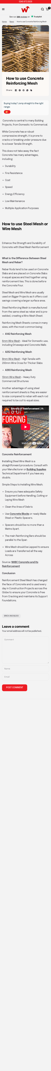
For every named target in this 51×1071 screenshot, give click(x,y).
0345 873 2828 (25, 2)
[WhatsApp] (27, 90)
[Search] (42, 9)
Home (4, 22)
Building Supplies (36, 469)
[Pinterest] (23, 90)
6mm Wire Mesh (11, 341)
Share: (9, 90)
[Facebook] (16, 90)
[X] (19, 90)
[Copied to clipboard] (31, 90)
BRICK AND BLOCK (11, 616)
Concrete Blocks (19, 514)
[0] (47, 9)
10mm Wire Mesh (11, 377)
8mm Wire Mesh (11, 359)
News (12, 22)
